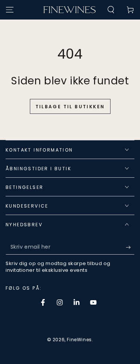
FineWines (79, 339)
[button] (111, 9)
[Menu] (9, 9)
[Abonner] (130, 247)
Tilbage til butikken (70, 106)
